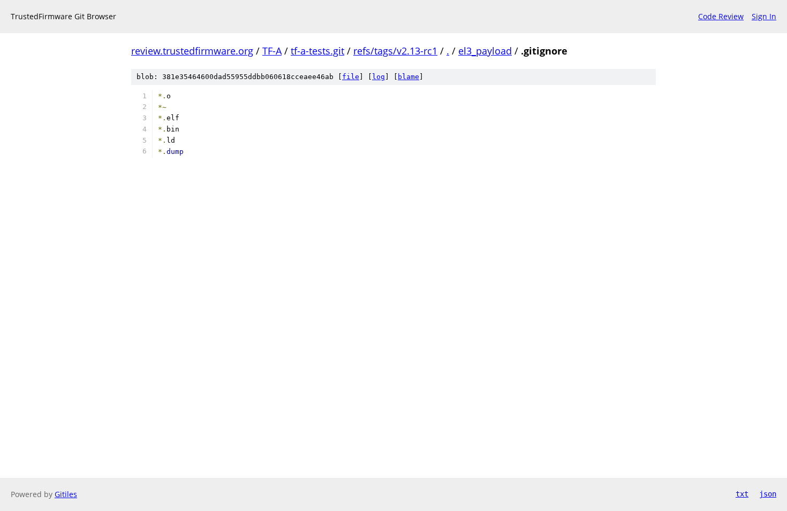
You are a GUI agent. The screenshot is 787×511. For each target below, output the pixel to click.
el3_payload (485, 50)
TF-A (272, 50)
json (767, 494)
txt (742, 494)
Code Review (721, 16)
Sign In (764, 16)
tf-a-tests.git (317, 50)
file (350, 77)
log (378, 77)
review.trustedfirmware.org (192, 50)
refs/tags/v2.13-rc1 (395, 50)
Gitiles (66, 494)
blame (408, 77)
